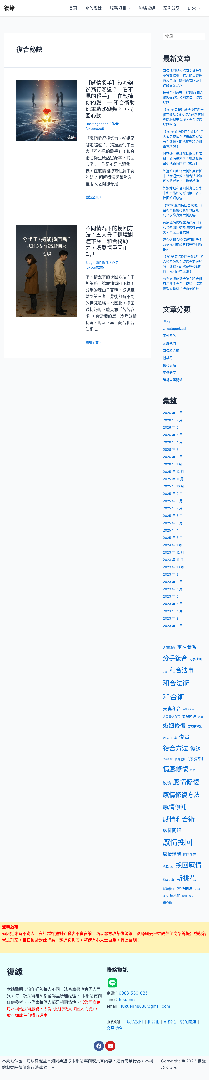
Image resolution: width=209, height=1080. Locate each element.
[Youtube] (110, 1046)
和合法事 (181, 670)
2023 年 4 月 (173, 611)
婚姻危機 (195, 726)
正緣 (197, 889)
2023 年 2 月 (173, 626)
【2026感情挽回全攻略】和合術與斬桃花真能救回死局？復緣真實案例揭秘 (183, 210)
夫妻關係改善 (171, 716)
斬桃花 (168, 358)
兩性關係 (102, 263)
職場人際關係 (172, 380)
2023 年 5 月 (173, 604)
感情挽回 (177, 842)
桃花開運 (169, 365)
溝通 (165, 896)
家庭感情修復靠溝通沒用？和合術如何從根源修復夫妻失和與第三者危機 (182, 227)
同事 (165, 671)
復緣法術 (168, 759)
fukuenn (127, 999)
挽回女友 (168, 866)
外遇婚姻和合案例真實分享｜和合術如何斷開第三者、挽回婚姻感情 (182, 193)
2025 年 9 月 (173, 494)
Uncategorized (97, 124)
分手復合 (175, 658)
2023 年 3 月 (173, 618)
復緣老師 (180, 759)
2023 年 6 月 (173, 596)
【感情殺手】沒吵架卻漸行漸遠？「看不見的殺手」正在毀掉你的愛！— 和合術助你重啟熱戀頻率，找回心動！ (110, 99)
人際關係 (169, 648)
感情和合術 (171, 351)
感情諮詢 (172, 854)
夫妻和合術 (188, 709)
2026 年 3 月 (173, 449)
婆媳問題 (189, 716)
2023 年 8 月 (173, 582)
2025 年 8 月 (173, 501)
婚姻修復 (174, 725)
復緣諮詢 (196, 758)
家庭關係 (170, 737)
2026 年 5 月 (173, 435)
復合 (184, 736)
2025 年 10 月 (173, 486)
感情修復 (186, 782)
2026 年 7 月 (172, 420)
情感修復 (175, 769)
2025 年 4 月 (173, 530)
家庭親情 (169, 343)
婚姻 (200, 716)
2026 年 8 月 (173, 413)
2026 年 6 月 (173, 427)
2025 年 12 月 (173, 472)
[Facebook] (99, 1046)
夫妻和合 (172, 708)
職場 (184, 896)
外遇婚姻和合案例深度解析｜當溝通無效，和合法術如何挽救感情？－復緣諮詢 (182, 176)
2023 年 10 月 (173, 567)
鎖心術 (167, 903)
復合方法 (175, 748)
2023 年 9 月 (173, 574)
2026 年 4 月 (173, 442)
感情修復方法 (181, 794)
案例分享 (169, 373)
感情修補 (175, 806)
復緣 (9, 8)
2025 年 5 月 (173, 523)
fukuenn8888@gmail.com (145, 1006)
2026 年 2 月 (173, 457)
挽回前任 (189, 854)
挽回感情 (189, 865)
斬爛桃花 (169, 889)
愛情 (192, 770)
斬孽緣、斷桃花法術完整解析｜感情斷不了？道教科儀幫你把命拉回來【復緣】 (182, 159)
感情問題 (172, 830)
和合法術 (176, 683)
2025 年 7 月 (172, 508)
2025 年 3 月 (173, 538)
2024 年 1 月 (172, 545)
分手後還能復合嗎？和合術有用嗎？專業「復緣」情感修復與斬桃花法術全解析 (182, 284)
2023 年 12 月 (173, 552)
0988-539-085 (133, 993)
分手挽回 (195, 659)
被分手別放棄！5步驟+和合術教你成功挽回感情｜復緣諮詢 (183, 97)
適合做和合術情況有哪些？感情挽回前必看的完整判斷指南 (182, 244)
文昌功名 (115, 1028)
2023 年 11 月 (173, 560)
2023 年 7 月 (172, 589)
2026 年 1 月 (172, 464)
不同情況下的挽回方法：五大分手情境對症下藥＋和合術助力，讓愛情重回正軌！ (109, 241)
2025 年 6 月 (173, 516)
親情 (191, 896)
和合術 (173, 697)
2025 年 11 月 (173, 479)
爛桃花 (175, 896)
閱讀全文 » (93, 197)
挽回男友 (168, 879)
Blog (89, 263)
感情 (167, 782)
